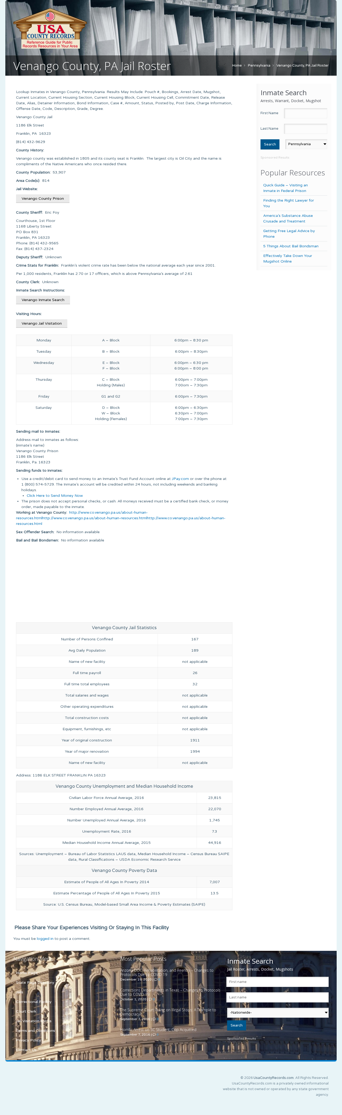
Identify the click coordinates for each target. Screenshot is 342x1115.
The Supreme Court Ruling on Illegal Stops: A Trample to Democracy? (168, 1012)
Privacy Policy (28, 1040)
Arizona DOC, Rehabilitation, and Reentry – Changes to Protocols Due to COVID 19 (166, 972)
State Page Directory (35, 982)
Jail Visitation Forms (34, 1021)
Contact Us (26, 1050)
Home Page (26, 973)
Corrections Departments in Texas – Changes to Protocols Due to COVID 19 (170, 992)
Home (237, 65)
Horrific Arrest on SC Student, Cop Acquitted (158, 1029)
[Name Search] (74, 28)
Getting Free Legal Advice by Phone (289, 234)
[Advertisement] (124, 583)
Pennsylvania (259, 65)
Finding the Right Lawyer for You (288, 203)
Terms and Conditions (35, 1030)
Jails (19, 992)
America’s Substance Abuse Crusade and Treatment (288, 218)
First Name (269, 113)
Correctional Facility (34, 1001)
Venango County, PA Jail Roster (303, 65)
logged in (45, 938)
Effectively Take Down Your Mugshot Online (287, 258)
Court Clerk (26, 1011)
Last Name (269, 128)
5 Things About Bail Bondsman (290, 246)
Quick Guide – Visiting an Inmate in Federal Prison (285, 188)
